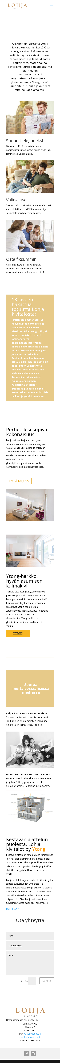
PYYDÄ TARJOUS (19, 481)
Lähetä (46, 980)
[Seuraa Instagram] (33, 1053)
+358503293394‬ (32, 1033)
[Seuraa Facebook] (26, 1053)
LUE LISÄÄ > (12, 908)
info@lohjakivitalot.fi (30, 1037)
